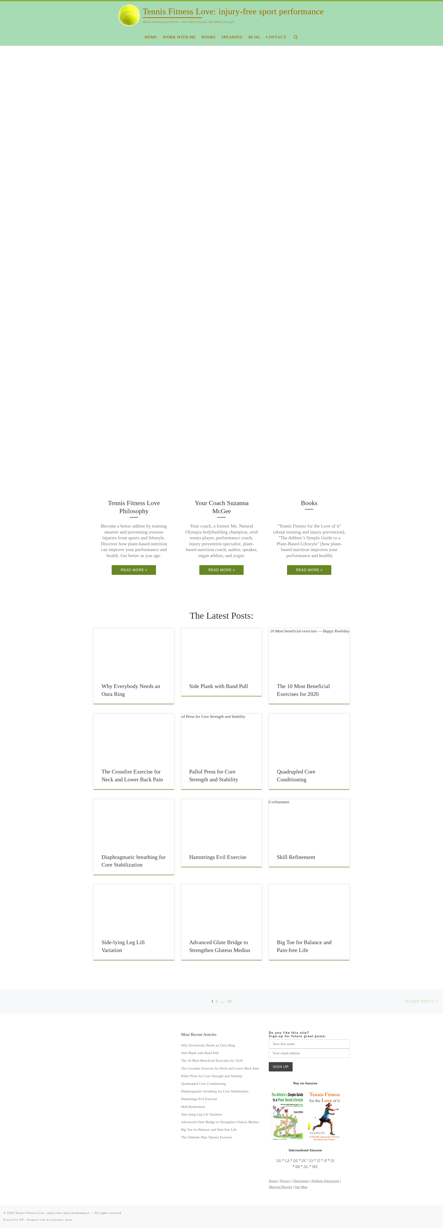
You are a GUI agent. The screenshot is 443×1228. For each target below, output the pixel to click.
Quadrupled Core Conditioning (203, 1083)
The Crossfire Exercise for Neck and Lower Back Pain (220, 1068)
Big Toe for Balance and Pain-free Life (209, 1129)
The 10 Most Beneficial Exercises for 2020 (212, 1060)
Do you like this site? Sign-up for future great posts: (297, 1034)
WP (21, 1219)
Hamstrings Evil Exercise (217, 857)
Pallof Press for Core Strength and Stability (211, 1076)
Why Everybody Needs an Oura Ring (208, 1045)
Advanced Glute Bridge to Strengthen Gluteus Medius (220, 1122)
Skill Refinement (296, 857)
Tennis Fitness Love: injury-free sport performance (52, 1213)
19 (229, 1001)
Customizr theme (61, 1219)
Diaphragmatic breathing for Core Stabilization (214, 1091)
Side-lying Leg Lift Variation (201, 1114)
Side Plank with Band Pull (218, 686)
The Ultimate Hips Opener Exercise (206, 1137)
